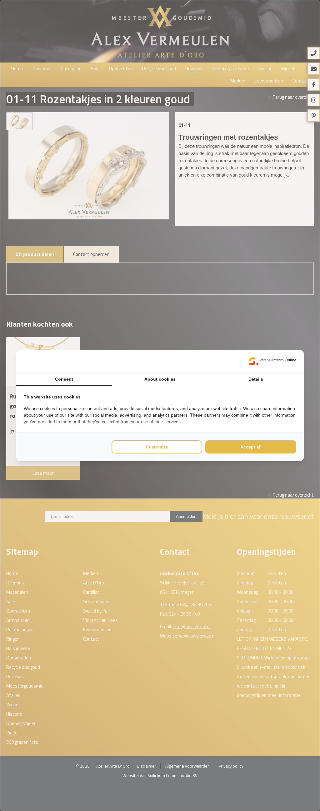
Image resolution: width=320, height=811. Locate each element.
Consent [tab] (64, 379)
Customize (157, 446)
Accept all (251, 446)
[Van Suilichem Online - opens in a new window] (272, 361)
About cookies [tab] (160, 379)
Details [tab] (255, 379)
